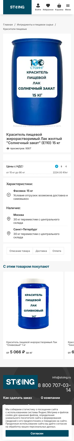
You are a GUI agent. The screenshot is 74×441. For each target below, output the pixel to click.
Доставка (41, 250)
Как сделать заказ (17, 398)
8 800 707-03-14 (54, 388)
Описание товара (19, 250)
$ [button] (61, 166)
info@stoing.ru (61, 377)
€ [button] (66, 166)
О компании (50, 398)
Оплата (56, 250)
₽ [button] (56, 166)
